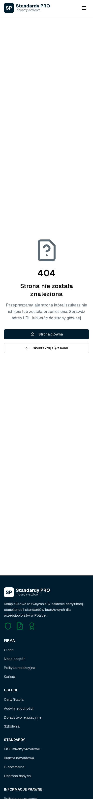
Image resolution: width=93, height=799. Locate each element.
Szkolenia (12, 726)
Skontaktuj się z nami (50, 348)
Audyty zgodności (18, 708)
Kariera (9, 676)
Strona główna (50, 334)
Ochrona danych (17, 776)
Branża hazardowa (19, 758)
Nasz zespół (14, 659)
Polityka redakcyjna (19, 668)
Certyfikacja (14, 699)
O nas (9, 650)
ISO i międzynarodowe (22, 749)
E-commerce (14, 767)
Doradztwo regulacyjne (22, 717)
